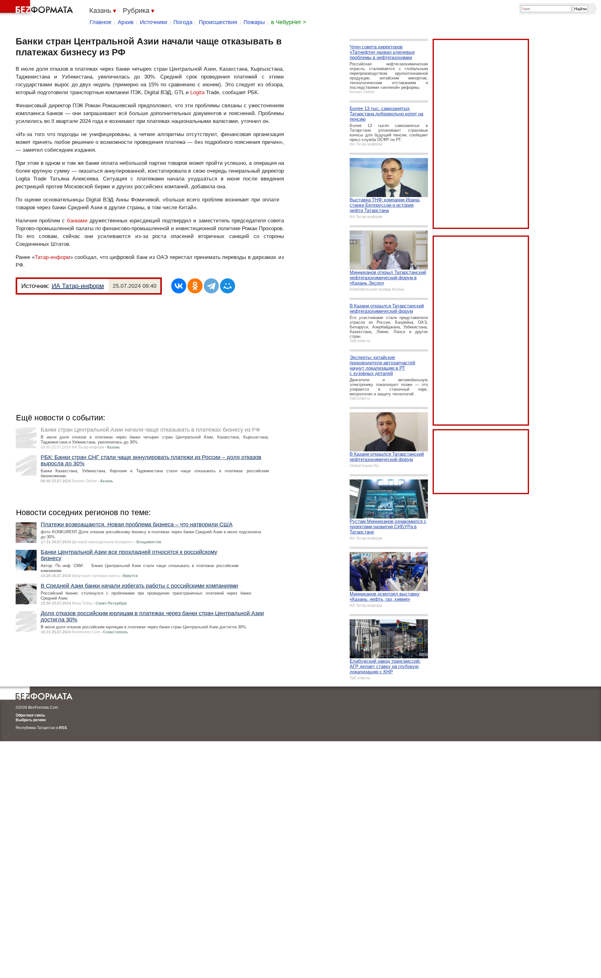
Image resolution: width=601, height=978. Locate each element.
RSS (63, 728)
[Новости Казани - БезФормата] (37, 8)
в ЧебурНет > (288, 22)
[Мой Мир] (227, 285)
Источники (153, 22)
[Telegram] (211, 285)
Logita (197, 92)
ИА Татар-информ (78, 285)
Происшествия (218, 22)
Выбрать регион (31, 720)
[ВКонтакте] (178, 285)
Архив (126, 22)
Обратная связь (30, 715)
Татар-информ (52, 257)
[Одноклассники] (195, 285)
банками (77, 221)
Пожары (254, 22)
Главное (100, 22)
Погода (183, 22)
